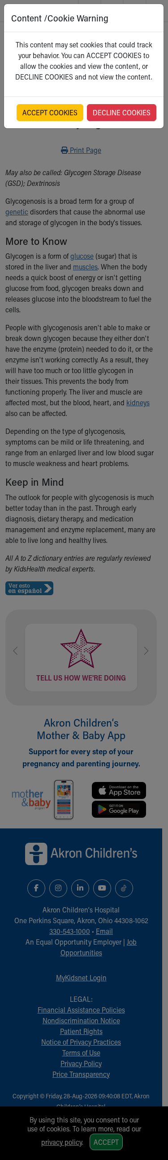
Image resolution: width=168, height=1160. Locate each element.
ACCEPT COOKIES (50, 112)
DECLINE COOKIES (122, 112)
